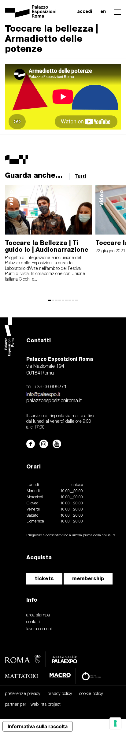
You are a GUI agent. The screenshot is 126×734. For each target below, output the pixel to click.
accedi (84, 11)
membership (88, 578)
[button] (116, 11)
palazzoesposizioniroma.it (54, 401)
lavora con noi (39, 629)
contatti (33, 622)
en (103, 11)
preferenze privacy (22, 694)
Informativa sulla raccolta (38, 726)
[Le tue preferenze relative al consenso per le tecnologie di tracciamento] (115, 723)
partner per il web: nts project (33, 705)
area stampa (38, 615)
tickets (44, 578)
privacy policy (59, 694)
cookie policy (91, 694)
